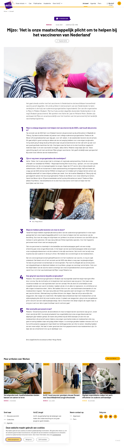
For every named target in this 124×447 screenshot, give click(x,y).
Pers (74, 419)
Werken (49, 25)
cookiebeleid (56, 435)
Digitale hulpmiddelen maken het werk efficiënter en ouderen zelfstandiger (97, 396)
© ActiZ (117, 440)
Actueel (11, 11)
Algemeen (76, 416)
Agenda (9, 423)
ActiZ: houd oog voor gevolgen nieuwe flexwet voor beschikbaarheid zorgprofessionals (61, 396)
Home (5, 11)
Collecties (10, 419)
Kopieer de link (63, 41)
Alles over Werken (111, 358)
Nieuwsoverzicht (13, 416)
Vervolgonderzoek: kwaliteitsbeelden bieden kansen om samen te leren (21, 396)
